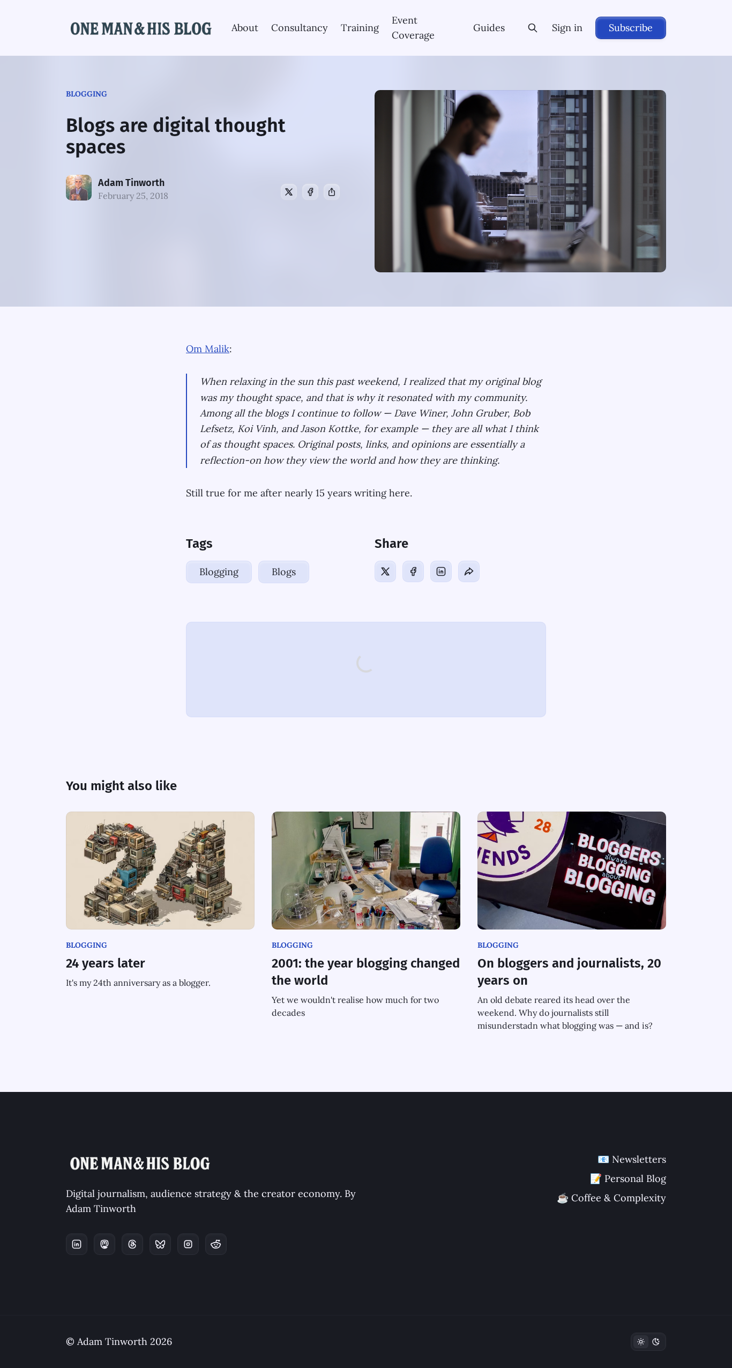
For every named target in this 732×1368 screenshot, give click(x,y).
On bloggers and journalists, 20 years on (569, 972)
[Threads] (132, 1244)
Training (360, 27)
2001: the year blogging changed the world (366, 972)
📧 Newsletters (631, 1159)
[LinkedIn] (441, 571)
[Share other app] (331, 191)
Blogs (284, 572)
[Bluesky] (160, 1244)
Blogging (86, 94)
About (244, 27)
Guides (489, 27)
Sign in (567, 27)
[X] (288, 191)
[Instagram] (188, 1244)
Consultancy (299, 27)
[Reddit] (216, 1244)
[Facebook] (310, 191)
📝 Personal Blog (628, 1178)
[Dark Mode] (648, 1342)
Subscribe (631, 27)
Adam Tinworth (131, 183)
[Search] (532, 28)
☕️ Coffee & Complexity (611, 1198)
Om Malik (207, 349)
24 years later (105, 963)
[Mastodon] (104, 1244)
